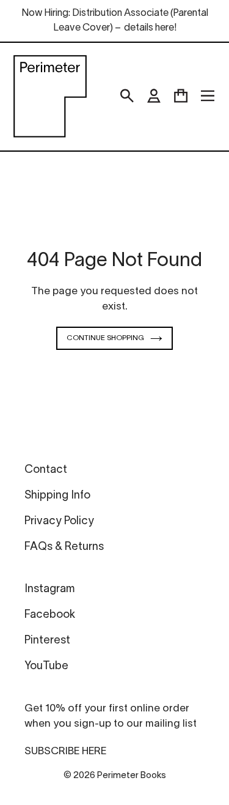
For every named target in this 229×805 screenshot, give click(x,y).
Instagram (49, 589)
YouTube (46, 666)
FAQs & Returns (64, 547)
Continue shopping (105, 338)
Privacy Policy (59, 521)
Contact (45, 470)
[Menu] (207, 96)
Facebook (49, 615)
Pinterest (47, 641)
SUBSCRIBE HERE (65, 751)
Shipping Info (57, 496)
